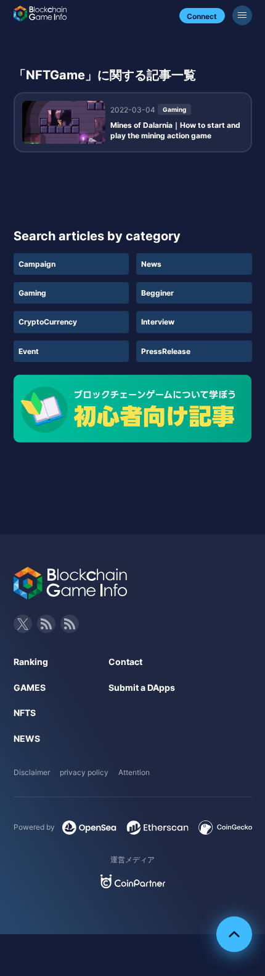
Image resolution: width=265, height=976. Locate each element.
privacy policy (84, 772)
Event (28, 351)
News (151, 264)
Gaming (32, 292)
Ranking (31, 661)
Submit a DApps (141, 687)
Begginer (157, 292)
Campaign (36, 264)
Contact (125, 661)
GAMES (30, 687)
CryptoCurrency (47, 321)
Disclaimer (32, 772)
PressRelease (165, 351)
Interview (157, 321)
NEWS (27, 738)
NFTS (25, 712)
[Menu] (242, 15)
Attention (134, 772)
